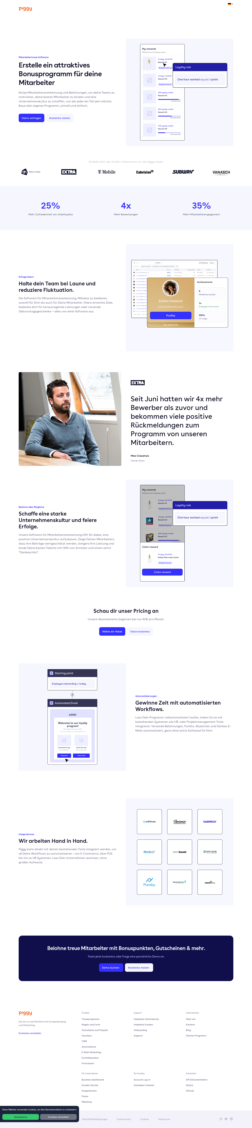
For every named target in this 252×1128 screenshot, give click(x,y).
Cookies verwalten (58, 1117)
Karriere (190, 1024)
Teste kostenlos (140, 631)
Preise (85, 1096)
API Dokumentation (196, 1079)
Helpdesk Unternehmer (146, 1019)
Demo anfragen (31, 118)
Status (189, 1085)
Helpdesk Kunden (143, 1024)
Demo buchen (110, 967)
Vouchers (87, 1035)
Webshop (87, 1101)
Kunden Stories (90, 1085)
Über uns (191, 1019)
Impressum (164, 1119)
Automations (89, 1046)
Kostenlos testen (59, 118)
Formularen (88, 1063)
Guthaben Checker (144, 1085)
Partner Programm (196, 1035)
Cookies (144, 1119)
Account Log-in (142, 1079)
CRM (84, 1041)
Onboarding (140, 1030)
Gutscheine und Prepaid (95, 1030)
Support (138, 1035)
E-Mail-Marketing (91, 1052)
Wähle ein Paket (112, 631)
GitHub (190, 1090)
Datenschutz (124, 1119)
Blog (188, 1030)
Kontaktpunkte (90, 1057)
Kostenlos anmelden (30, 1033)
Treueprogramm (90, 1019)
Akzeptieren (20, 1117)
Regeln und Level (91, 1024)
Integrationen (89, 1090)
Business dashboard (93, 1079)
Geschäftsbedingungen (94, 1119)
